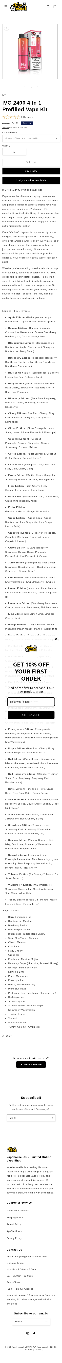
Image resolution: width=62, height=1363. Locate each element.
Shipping (5, 127)
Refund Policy (14, 1224)
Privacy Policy (14, 1238)
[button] (6, 6)
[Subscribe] (52, 1118)
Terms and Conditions (18, 1211)
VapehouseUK (18, 1347)
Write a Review (34, 1065)
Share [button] (9, 1036)
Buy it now (31, 171)
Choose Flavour (10, 132)
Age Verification (15, 1231)
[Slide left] (24, 87)
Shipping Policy (15, 1218)
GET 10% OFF (31, 715)
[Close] (56, 639)
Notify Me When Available (31, 180)
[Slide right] (37, 87)
